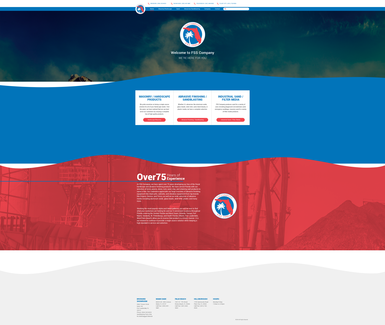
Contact (217, 9)
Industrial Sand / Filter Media (230, 120)
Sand (178, 9)
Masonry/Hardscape (165, 9)
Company (207, 9)
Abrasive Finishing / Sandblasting (192, 120)
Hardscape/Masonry (154, 120)
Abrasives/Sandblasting (192, 9)
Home (152, 9)
